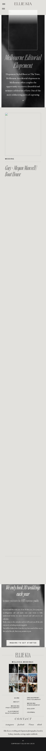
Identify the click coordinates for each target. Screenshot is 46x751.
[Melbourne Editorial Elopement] (23, 100)
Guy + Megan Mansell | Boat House (20, 171)
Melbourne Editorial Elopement (23, 61)
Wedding (9, 159)
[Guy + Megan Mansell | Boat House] (23, 134)
